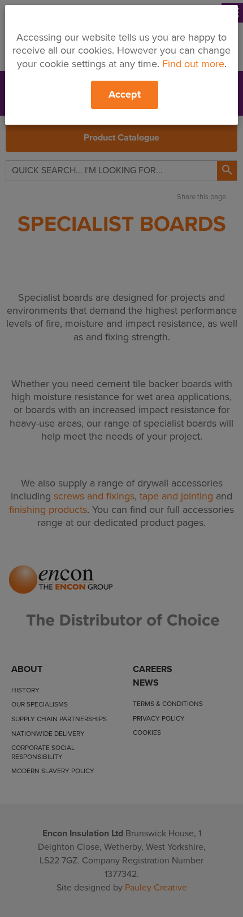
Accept (125, 94)
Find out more (193, 64)
